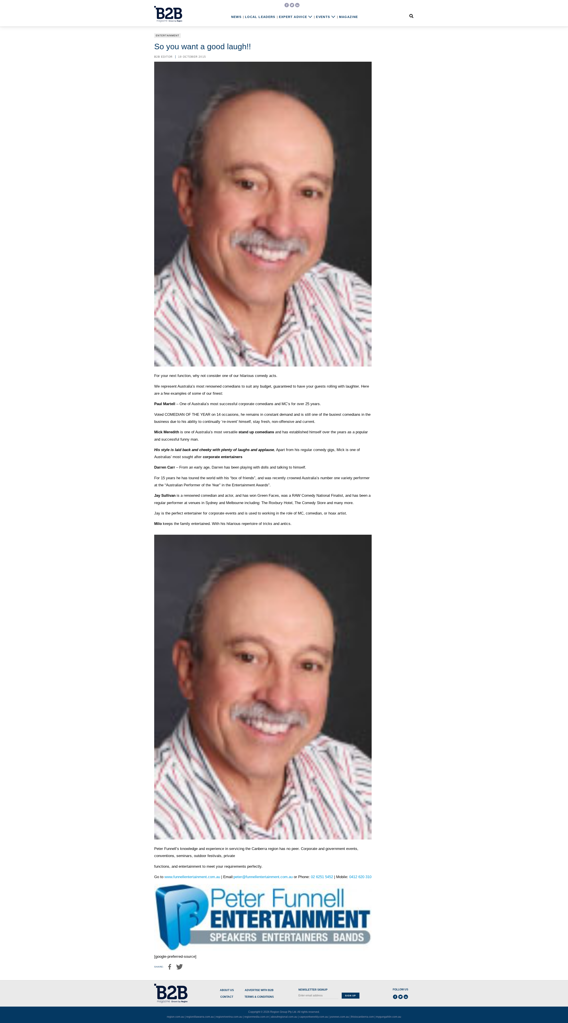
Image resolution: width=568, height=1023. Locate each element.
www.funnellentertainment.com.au (192, 877)
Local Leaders (260, 17)
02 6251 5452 (322, 877)
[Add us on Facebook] (286, 5)
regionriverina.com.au (229, 1016)
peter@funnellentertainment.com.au (263, 877)
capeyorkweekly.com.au (313, 1016)
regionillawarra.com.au (200, 1016)
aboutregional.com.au (284, 1016)
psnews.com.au (339, 1016)
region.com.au (175, 1016)
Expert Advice (293, 17)
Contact (226, 996)
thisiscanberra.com (362, 1016)
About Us (227, 990)
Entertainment (167, 35)
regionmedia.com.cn (256, 1016)
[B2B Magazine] (168, 14)
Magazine (348, 17)
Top (550, 1010)
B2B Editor (163, 56)
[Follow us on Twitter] (292, 5)
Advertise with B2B (259, 990)
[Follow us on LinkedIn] (297, 5)
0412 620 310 (360, 877)
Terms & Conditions (259, 996)
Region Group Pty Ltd (283, 1011)
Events (323, 17)
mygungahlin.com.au (388, 1016)
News (236, 17)
